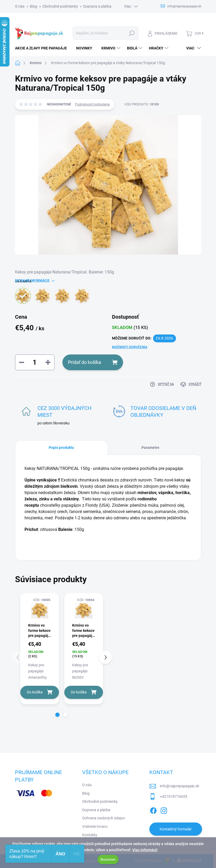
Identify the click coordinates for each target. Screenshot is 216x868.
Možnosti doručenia (129, 347)
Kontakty (89, 835)
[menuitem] (43, 48)
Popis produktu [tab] (61, 447)
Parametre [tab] (150, 447)
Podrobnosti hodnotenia (92, 104)
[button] (57, 714)
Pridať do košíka (84, 362)
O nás (19, 6)
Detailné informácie (32, 280)
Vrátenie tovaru (94, 826)
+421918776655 (173, 796)
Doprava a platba (97, 6)
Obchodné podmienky (60, 6)
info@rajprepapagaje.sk (179, 786)
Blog (33, 6)
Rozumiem (108, 859)
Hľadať (131, 33)
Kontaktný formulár (176, 829)
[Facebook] (153, 810)
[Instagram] (164, 810)
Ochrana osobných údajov (103, 818)
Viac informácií (145, 850)
